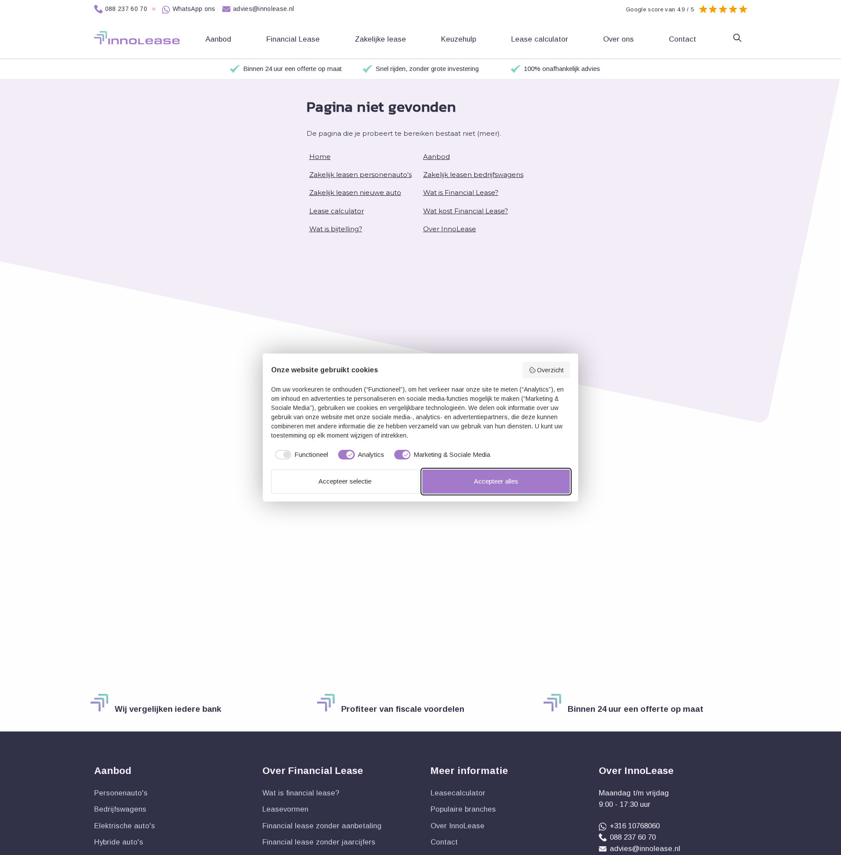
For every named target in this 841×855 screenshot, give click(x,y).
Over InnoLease (449, 229)
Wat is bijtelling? (335, 229)
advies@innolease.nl (263, 8)
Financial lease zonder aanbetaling (322, 826)
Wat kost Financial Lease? (465, 211)
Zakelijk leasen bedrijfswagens (473, 174)
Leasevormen (285, 809)
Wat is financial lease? (300, 793)
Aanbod (436, 156)
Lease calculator (540, 39)
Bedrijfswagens (120, 809)
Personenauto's (121, 793)
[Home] (137, 37)
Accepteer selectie (344, 481)
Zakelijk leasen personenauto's (360, 174)
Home (320, 156)
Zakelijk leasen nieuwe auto (355, 192)
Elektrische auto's (124, 826)
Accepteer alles (496, 481)
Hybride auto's (118, 842)
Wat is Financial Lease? (460, 192)
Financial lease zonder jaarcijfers (318, 842)
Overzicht (550, 370)
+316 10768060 (635, 826)
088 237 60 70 (126, 8)
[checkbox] (300, 455)
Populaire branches (463, 809)
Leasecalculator (458, 793)
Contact (683, 39)
